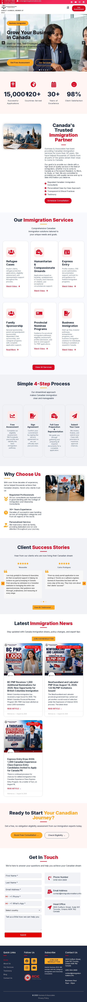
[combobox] (8, 896)
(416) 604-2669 (60, 880)
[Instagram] (79, 2)
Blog (5, 974)
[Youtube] (75, 2)
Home (6, 960)
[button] (68, 7)
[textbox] (21, 910)
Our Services (9, 967)
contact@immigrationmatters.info (67, 893)
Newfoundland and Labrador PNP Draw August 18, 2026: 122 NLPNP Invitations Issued (63, 686)
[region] (43, 43)
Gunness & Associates (46, 995)
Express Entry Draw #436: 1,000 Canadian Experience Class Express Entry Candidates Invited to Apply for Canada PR (21, 765)
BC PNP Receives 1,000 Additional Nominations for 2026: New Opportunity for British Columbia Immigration (22, 686)
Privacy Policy (43, 998)
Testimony (8, 971)
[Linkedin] (83, 2)
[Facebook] (71, 2)
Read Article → (14, 709)
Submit (23, 935)
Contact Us (8, 978)
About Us (7, 963)
